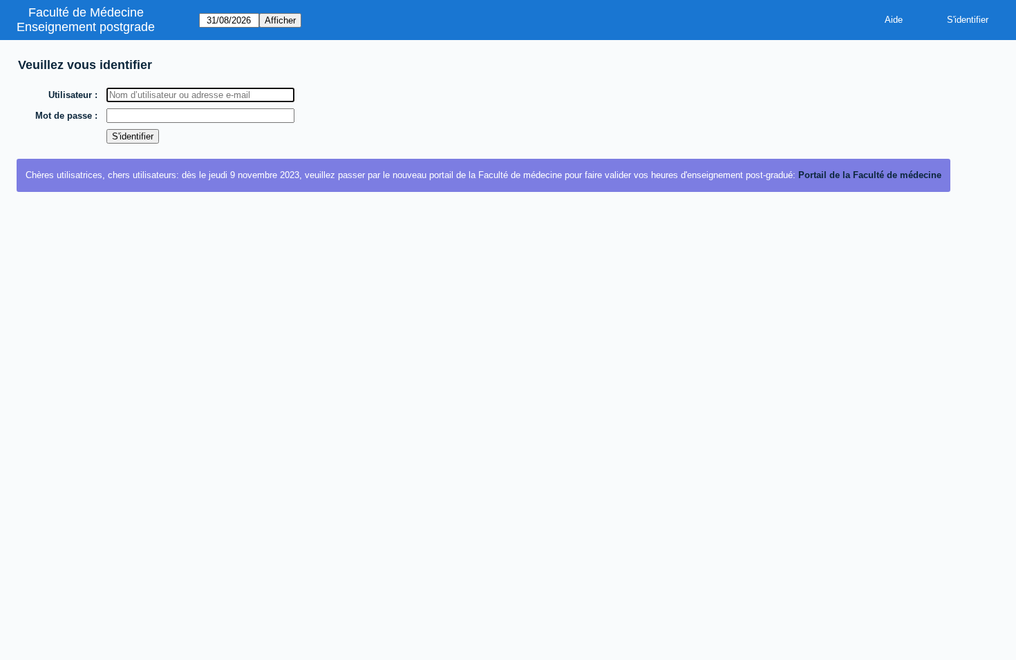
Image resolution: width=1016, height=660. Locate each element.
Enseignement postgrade (86, 27)
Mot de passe (63, 115)
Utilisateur (70, 95)
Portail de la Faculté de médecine (869, 175)
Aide (894, 19)
